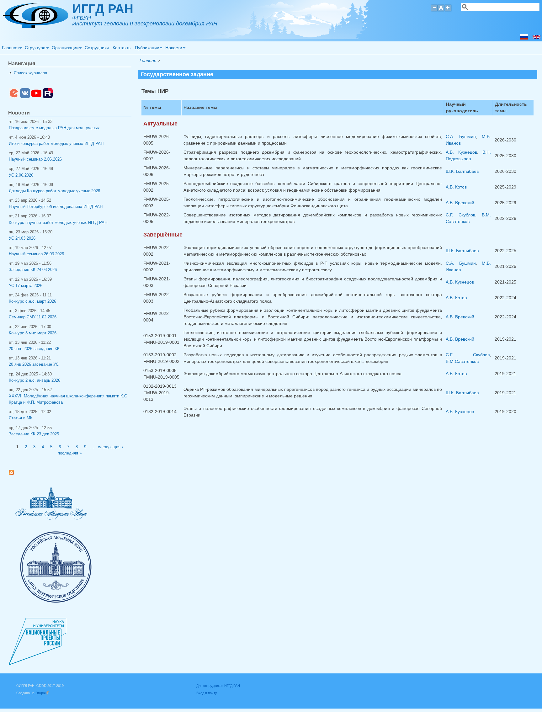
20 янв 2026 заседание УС (34, 364)
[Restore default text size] (441, 10)
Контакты (122, 47)
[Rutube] (48, 97)
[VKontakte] (25, 97)
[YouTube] (36, 97)
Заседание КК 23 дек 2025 (34, 434)
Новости (173, 48)
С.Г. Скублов (460, 214)
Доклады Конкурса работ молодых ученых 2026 (54, 191)
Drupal (42, 693)
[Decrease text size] (434, 10)
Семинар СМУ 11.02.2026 (32, 317)
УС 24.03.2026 (22, 238)
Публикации (146, 48)
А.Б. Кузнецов (461, 152)
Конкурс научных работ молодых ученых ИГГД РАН (58, 223)
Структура (34, 48)
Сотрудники (97, 47)
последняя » (70, 453)
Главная (9, 48)
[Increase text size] (448, 10)
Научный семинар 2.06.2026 (35, 159)
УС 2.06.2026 (21, 175)
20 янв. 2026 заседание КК (34, 349)
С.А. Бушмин (461, 136)
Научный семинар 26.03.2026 (36, 254)
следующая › (110, 447)
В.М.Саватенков (462, 361)
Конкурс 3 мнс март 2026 (32, 333)
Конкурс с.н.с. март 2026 (32, 301)
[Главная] (35, 26)
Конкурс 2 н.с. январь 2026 (34, 380)
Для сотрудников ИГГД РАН (218, 686)
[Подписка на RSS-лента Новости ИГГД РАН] (14, 473)
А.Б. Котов (456, 186)
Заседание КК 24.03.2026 (33, 270)
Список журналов (30, 73)
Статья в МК (21, 418)
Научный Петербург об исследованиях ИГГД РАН (56, 207)
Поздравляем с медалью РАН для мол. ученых (54, 128)
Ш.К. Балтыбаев (462, 171)
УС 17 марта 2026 (25, 286)
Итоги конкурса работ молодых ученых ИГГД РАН (56, 143)
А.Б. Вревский (460, 202)
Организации (64, 48)
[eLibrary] (14, 97)
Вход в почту (206, 693)
